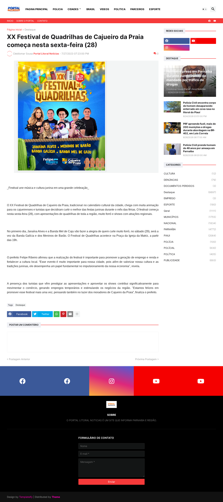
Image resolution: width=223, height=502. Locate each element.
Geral (190, 210)
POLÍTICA (190, 254)
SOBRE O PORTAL (25, 21)
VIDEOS (104, 9)
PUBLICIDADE (190, 260)
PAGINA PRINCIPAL (36, 9)
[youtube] (215, 20)
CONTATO (42, 21)
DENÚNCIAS (190, 179)
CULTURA (190, 173)
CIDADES (73, 9)
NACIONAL (190, 223)
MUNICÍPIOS (190, 216)
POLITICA (119, 9)
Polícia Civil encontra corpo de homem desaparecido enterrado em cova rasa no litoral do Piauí (199, 107)
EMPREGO (190, 198)
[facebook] (209, 20)
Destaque (30, 29)
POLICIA (58, 9)
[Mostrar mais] (77, 314)
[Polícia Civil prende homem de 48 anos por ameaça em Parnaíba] (172, 149)
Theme (56, 496)
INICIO (10, 21)
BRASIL (90, 9)
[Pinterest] (63, 314)
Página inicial (14, 29)
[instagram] (177, 48)
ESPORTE (154, 9)
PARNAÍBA (190, 229)
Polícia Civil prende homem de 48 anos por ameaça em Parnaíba (199, 148)
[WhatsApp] (57, 314)
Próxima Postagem (146, 359)
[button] (204, 9)
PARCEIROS (137, 9)
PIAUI (190, 235)
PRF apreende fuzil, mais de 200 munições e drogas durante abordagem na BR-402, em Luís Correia (199, 128)
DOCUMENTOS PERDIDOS (190, 185)
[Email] (70, 314)
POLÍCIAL (190, 247)
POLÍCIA (190, 241)
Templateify (26, 496)
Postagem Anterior (19, 359)
